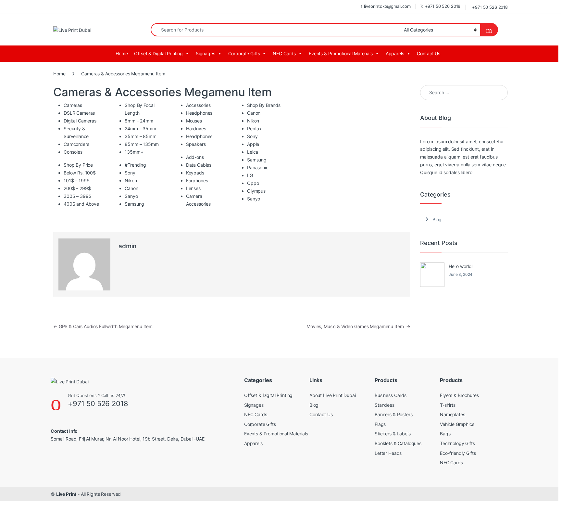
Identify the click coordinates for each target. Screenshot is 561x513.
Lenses (193, 188)
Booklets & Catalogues (398, 443)
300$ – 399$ (77, 196)
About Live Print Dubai (332, 395)
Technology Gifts (457, 443)
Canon (131, 188)
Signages (205, 53)
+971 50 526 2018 (443, 6)
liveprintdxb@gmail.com (387, 6)
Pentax (254, 128)
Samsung (134, 204)
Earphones (197, 180)
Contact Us (428, 53)
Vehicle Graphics (457, 424)
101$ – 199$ (76, 180)
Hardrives (196, 128)
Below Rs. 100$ (80, 172)
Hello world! (461, 266)
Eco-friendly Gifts (458, 453)
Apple (253, 144)
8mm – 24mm (139, 120)
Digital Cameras (80, 120)
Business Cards (390, 395)
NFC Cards (284, 53)
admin (127, 246)
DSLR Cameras (79, 113)
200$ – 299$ (77, 188)
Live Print (66, 494)
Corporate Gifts (244, 53)
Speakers (196, 144)
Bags (445, 433)
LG (250, 175)
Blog (437, 219)
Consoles (73, 152)
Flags (380, 424)
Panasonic (257, 167)
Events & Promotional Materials (341, 53)
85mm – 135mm (141, 144)
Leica (252, 152)
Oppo (253, 183)
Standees (384, 405)
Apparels (395, 53)
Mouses (194, 120)
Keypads (195, 172)
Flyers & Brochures (459, 395)
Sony (130, 172)
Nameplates (452, 414)
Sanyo (131, 196)
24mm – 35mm (140, 128)
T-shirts (447, 405)
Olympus (256, 191)
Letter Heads (388, 453)
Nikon (131, 180)
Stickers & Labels (393, 433)
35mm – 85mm (140, 136)
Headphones (199, 113)
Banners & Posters (394, 414)
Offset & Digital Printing (158, 53)
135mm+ (134, 152)
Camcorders (76, 144)
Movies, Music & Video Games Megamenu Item (358, 326)
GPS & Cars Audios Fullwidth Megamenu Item (103, 326)
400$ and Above (81, 204)
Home (122, 53)
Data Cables (198, 165)
